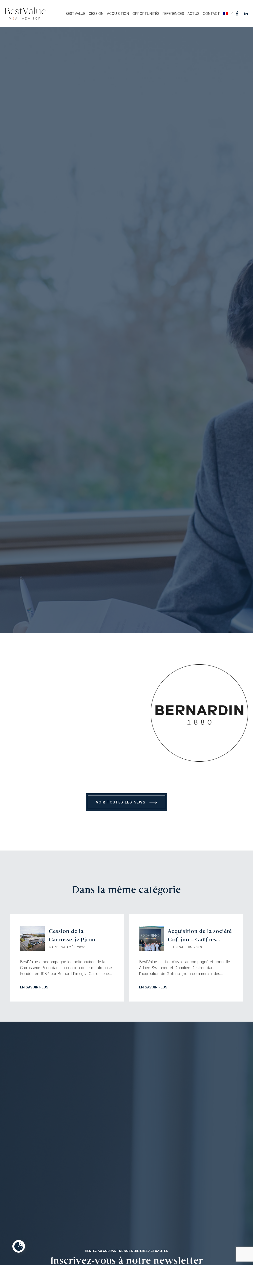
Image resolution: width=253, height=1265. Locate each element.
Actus (193, 13)
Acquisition (118, 13)
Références (173, 13)
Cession (96, 13)
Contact (211, 13)
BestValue (75, 13)
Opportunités (145, 13)
